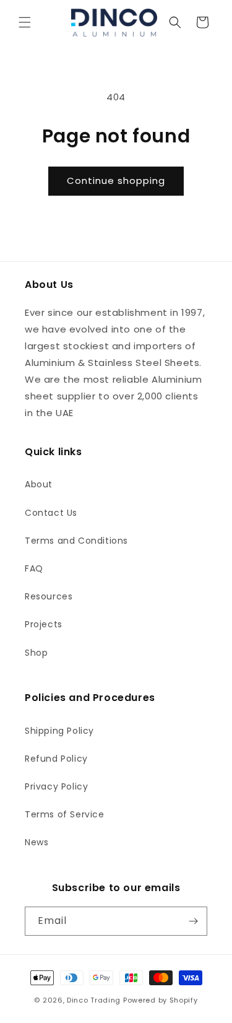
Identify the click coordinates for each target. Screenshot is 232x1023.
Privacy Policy (56, 786)
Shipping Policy (59, 731)
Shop (36, 652)
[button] (24, 22)
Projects (43, 624)
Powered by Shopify (160, 1000)
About (39, 484)
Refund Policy (56, 758)
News (36, 842)
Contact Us (51, 513)
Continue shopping (116, 180)
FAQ (34, 568)
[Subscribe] (193, 921)
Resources (48, 596)
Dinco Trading (94, 1000)
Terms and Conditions (76, 540)
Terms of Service (65, 814)
